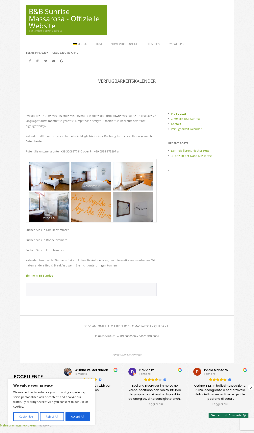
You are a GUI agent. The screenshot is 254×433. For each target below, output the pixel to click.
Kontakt (176, 124)
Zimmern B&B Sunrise (124, 44)
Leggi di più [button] (155, 404)
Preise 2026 (153, 44)
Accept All (77, 416)
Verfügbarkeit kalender (186, 129)
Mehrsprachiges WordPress (18, 425)
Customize (26, 416)
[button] (251, 387)
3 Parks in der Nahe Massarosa (191, 156)
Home (99, 44)
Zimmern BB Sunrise (39, 275)
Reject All (52, 416)
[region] (51, 402)
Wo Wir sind (176, 44)
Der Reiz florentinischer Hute (190, 150)
